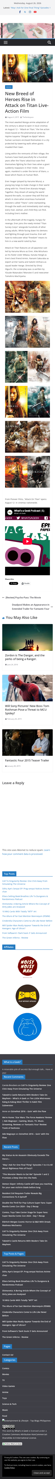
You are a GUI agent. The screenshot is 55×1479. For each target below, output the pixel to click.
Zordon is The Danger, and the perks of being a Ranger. (25, 657)
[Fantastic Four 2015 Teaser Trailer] (27, 731)
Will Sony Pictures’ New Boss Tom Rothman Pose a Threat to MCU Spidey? (27, 709)
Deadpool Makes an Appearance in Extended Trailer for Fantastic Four (30, 606)
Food (4, 1416)
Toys (4, 1398)
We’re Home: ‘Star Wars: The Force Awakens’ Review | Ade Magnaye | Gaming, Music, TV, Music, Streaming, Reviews (27, 1121)
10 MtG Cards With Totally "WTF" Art (19, 911)
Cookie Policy (9, 1467)
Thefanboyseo (28, 117)
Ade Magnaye (8, 1134)
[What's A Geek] (27, 25)
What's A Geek (21, 1430)
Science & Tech (9, 1404)
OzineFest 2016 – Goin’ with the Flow (28, 1111)
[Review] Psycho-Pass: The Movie (23, 597)
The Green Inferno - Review (15, 937)
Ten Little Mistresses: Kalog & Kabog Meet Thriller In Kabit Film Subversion (26, 1102)
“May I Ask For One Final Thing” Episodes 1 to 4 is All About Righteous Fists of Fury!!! (31, 9)
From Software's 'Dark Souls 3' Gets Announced (24, 933)
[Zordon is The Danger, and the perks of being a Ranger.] (27, 626)
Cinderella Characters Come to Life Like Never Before (27, 920)
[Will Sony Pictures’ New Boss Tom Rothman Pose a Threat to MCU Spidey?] (27, 676)
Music (5, 1410)
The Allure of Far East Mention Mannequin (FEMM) (26, 916)
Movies (8, 87)
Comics (5, 1368)
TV (3, 1380)
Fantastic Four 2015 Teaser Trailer (27, 760)
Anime (5, 1392)
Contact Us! (7, 1354)
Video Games (8, 1386)
